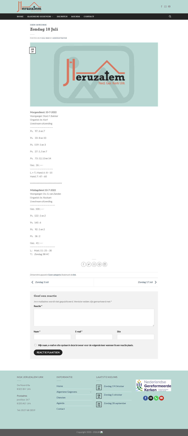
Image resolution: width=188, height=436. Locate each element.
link (74, 275)
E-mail (78, 331)
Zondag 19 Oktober (114, 386)
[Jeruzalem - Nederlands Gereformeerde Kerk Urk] (29, 6)
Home (20, 16)
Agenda (75, 16)
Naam (37, 331)
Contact (89, 16)
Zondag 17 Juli (145, 282)
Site (119, 331)
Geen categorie (38, 25)
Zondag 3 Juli (42, 282)
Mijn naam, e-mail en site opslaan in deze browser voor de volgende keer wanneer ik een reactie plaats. (85, 345)
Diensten (62, 16)
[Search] (170, 16)
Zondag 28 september (115, 403)
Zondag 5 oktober (113, 394)
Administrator (60, 38)
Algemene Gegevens (39, 16)
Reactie (38, 306)
